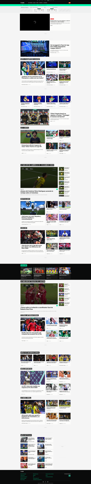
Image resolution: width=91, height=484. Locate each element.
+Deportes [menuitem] (41, 2)
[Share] (57, 189)
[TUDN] (22, 2)
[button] (34, 22)
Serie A (47, 153)
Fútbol (47, 140)
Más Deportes (48, 381)
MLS (59, 410)
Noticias (42, 0)
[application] (35, 22)
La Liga (60, 140)
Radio (51, 0)
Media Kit (34, 475)
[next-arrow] (70, 101)
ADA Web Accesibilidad (23, 478)
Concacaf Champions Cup (25, 224)
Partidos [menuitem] (30, 2)
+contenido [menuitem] (45, 2)
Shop (53, 0)
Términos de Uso (22, 475)
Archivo (47, 475)
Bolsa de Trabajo (22, 479)
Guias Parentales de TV (36, 478)
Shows (39, 0)
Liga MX (51, 25)
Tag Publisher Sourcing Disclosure (37, 479)
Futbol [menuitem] (37, 2)
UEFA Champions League (25, 84)
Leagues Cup (48, 253)
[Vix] (70, 2)
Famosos (45, 0)
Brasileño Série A (49, 410)
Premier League (61, 153)
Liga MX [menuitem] (34, 2)
